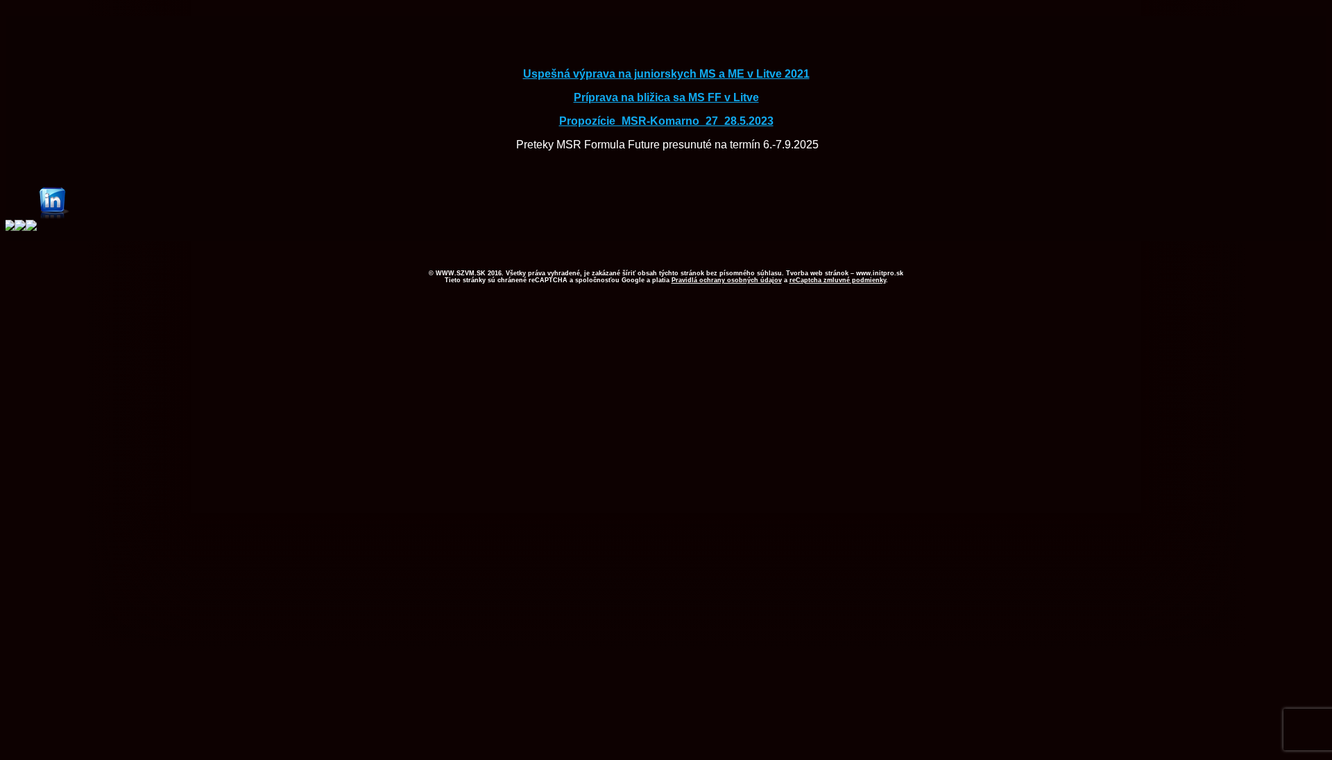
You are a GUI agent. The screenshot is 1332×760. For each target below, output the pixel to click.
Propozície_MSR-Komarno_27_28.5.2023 (666, 121)
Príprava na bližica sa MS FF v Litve (666, 97)
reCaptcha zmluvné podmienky (837, 280)
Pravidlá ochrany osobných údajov (727, 280)
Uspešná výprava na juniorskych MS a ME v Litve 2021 (666, 74)
